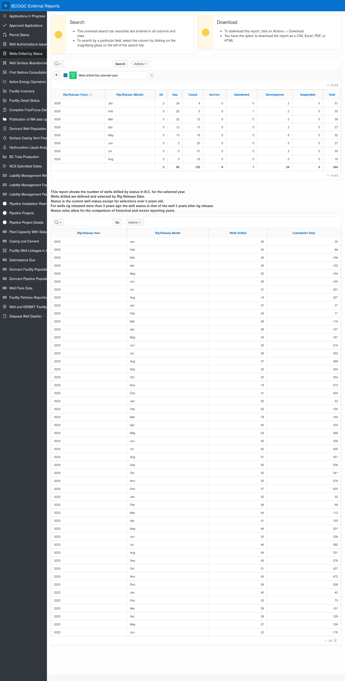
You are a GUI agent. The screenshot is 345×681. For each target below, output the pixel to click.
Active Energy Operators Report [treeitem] (33, 81)
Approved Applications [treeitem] (25, 25)
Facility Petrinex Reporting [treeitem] (28, 297)
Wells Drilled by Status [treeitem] (25, 53)
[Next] (335, 640)
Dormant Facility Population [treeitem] (29, 269)
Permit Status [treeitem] (19, 34)
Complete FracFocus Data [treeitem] (29, 109)
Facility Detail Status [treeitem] (24, 100)
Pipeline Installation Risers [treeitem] (28, 203)
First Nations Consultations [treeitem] (29, 72)
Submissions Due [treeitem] (22, 259)
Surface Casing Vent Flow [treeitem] (28, 138)
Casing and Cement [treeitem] (24, 241)
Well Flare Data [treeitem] (20, 288)
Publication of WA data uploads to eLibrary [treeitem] (40, 119)
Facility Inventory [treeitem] (21, 91)
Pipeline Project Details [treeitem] (26, 222)
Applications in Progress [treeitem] (27, 16)
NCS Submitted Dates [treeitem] (25, 166)
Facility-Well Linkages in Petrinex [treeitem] (33, 250)
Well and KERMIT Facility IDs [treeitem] (31, 306)
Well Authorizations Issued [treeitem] (29, 44)
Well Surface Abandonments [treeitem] (30, 63)
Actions (139, 64)
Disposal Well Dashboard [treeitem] (28, 316)
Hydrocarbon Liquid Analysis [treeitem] (30, 147)
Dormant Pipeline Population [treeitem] (30, 278)
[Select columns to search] (58, 64)
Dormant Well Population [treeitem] (27, 128)
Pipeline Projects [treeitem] (21, 213)
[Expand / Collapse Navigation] (5, 5)
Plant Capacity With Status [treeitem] (29, 231)
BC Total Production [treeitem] (24, 156)
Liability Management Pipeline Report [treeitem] (37, 194)
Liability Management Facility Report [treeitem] (36, 184)
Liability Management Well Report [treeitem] (34, 175)
